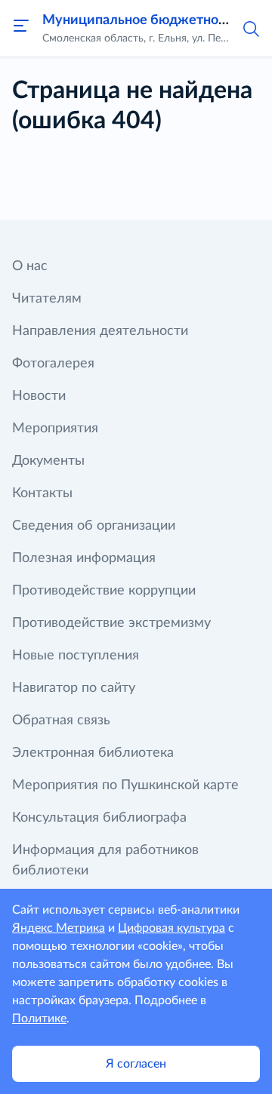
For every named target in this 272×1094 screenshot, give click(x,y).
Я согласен (136, 1064)
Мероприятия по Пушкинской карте (125, 785)
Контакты (42, 493)
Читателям (47, 299)
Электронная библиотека (93, 753)
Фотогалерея (53, 363)
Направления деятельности (100, 331)
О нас (30, 266)
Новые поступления (75, 655)
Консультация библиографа (99, 818)
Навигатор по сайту (73, 688)
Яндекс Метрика (58, 928)
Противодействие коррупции (104, 591)
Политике (39, 1019)
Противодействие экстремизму (111, 623)
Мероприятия (55, 428)
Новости (39, 396)
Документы (48, 461)
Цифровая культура (171, 928)
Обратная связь (61, 720)
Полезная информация (84, 558)
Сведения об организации (93, 526)
